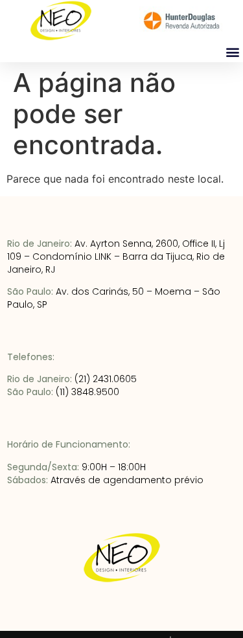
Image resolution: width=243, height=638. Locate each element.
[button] (232, 51)
